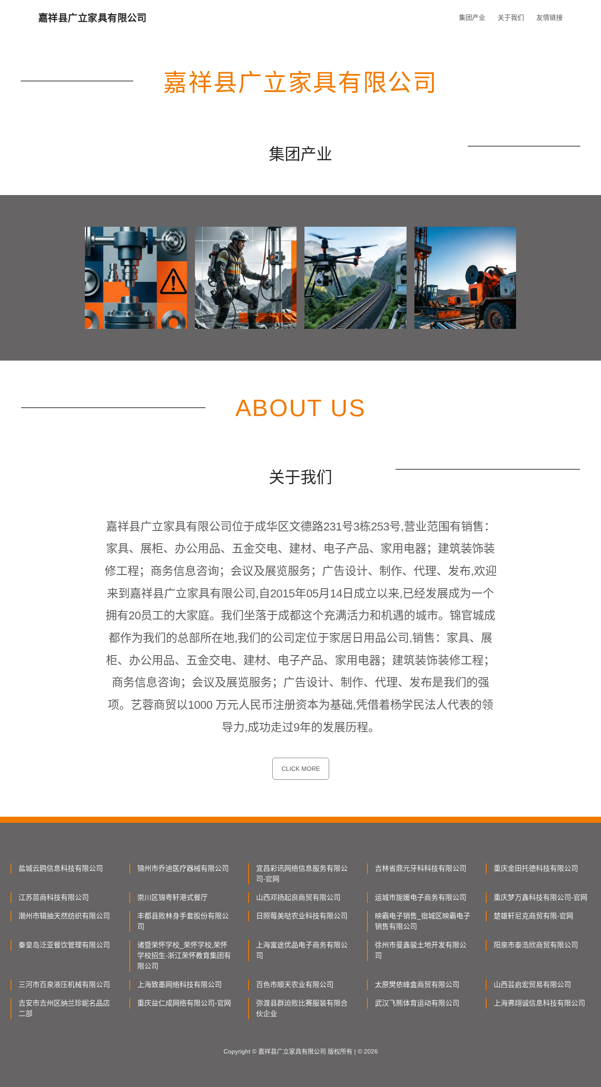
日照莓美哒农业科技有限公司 (302, 916)
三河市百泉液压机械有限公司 (64, 984)
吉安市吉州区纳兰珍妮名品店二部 (64, 1008)
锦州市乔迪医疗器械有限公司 (183, 868)
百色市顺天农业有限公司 (294, 984)
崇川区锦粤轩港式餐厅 (172, 897)
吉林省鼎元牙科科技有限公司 (420, 868)
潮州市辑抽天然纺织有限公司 (64, 916)
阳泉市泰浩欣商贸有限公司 (536, 945)
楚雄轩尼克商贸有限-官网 (533, 916)
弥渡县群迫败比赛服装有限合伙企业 (302, 1008)
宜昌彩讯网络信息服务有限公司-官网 (302, 874)
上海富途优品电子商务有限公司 (302, 950)
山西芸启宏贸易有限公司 (532, 984)
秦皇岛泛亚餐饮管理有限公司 (64, 945)
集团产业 (472, 17)
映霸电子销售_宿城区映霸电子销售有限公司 (422, 921)
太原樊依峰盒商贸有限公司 (417, 984)
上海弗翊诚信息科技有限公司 (539, 1003)
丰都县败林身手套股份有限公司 (183, 921)
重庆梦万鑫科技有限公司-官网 (540, 897)
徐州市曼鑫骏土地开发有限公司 (420, 950)
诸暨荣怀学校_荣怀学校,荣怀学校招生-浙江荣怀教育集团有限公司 (184, 955)
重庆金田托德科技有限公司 (536, 868)
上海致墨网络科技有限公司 (179, 984)
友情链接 (549, 17)
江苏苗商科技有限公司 (53, 897)
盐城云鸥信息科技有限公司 (60, 868)
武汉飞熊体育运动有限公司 (417, 1003)
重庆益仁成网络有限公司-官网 (184, 1003)
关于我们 (511, 17)
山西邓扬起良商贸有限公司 (298, 897)
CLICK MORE (301, 768)
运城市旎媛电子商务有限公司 (420, 897)
